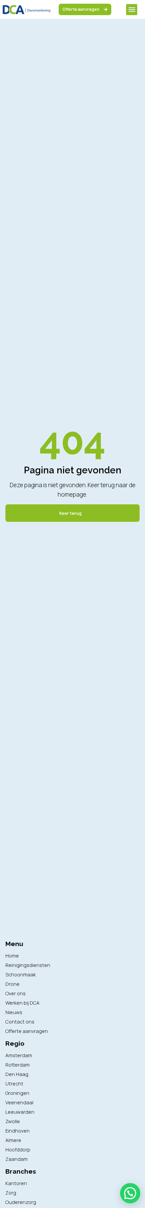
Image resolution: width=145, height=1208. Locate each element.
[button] (131, 9)
